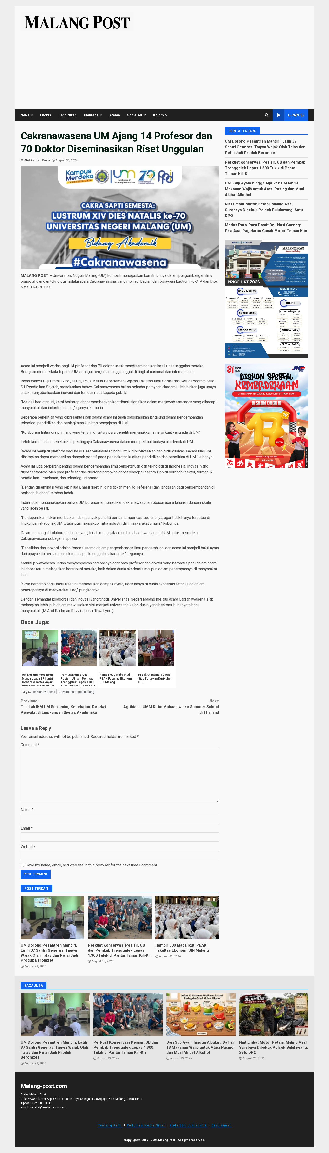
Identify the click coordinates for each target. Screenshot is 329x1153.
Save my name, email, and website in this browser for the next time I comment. (92, 865)
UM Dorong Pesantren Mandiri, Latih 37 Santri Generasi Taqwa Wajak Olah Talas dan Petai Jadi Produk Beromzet (52, 917)
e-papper (296, 115)
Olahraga (91, 115)
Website (28, 847)
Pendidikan (67, 115)
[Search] (266, 115)
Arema (114, 115)
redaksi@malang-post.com (48, 1107)
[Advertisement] (164, 67)
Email (27, 828)
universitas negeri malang (76, 692)
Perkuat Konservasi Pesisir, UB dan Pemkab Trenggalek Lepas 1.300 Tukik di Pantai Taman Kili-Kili (119, 917)
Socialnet (134, 115)
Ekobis (45, 115)
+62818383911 (42, 1103)
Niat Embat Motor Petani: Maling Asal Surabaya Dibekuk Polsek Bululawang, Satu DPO (264, 210)
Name (27, 809)
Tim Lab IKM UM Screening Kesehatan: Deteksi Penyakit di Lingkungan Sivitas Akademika (63, 707)
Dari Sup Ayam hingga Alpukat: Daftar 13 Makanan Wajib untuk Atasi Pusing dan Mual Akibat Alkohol (264, 189)
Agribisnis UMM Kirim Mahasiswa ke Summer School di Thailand (171, 707)
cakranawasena (44, 692)
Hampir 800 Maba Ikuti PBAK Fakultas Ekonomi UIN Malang (187, 917)
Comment (30, 744)
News (25, 115)
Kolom (158, 115)
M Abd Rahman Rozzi (35, 160)
